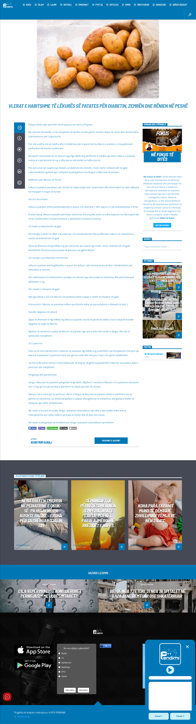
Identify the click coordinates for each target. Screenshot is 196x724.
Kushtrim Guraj (41, 442)
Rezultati (83, 690)
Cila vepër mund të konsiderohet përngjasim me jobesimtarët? (49, 593)
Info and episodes (162, 225)
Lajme (53, 4)
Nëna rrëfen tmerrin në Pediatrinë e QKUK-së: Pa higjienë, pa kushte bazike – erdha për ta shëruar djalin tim (41, 513)
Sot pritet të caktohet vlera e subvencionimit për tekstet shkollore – (162, 277)
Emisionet (83, 4)
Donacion (161, 4)
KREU (28, 4)
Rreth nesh (143, 4)
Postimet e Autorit (111, 440)
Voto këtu (69, 690)
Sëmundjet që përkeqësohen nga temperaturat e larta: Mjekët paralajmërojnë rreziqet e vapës (98, 513)
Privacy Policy (23, 717)
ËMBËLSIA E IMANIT (162, 329)
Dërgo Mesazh (180, 4)
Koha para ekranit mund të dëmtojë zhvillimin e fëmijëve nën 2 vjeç (155, 513)
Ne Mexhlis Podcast (153, 354)
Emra (127, 4)
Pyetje (99, 4)
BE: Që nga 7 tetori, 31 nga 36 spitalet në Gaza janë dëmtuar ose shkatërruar (147, 593)
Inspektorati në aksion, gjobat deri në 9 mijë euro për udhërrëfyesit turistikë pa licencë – (162, 304)
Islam (40, 4)
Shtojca (114, 4)
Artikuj (67, 4)
